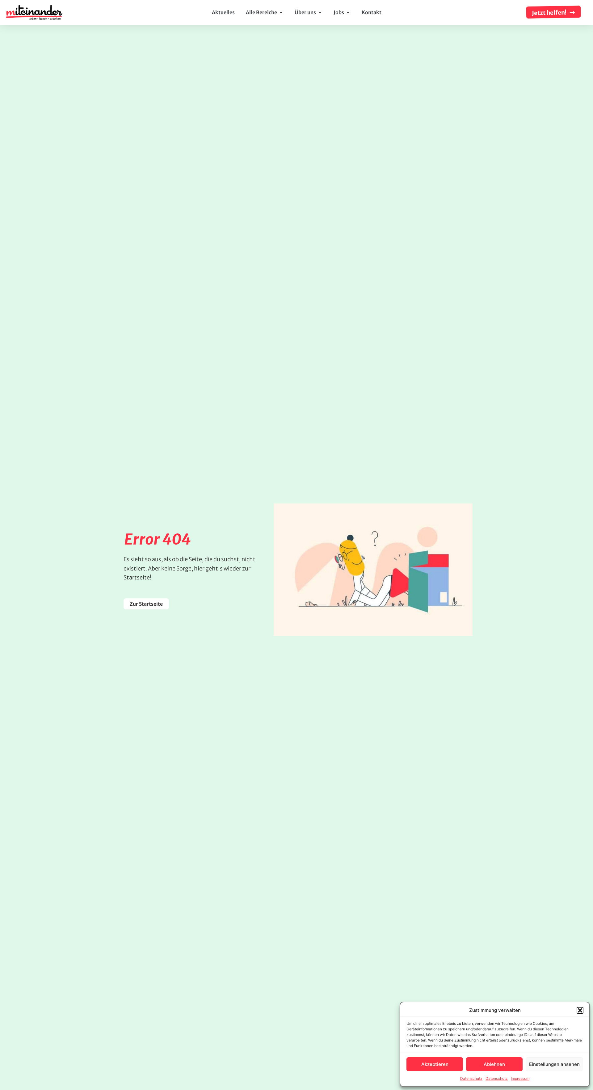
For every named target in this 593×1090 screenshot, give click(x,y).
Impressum (520, 1078)
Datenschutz (471, 1078)
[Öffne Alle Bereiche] (281, 12)
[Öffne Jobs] (348, 12)
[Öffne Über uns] (320, 12)
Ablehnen (494, 1064)
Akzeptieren (434, 1064)
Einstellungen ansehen (554, 1064)
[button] (580, 1010)
